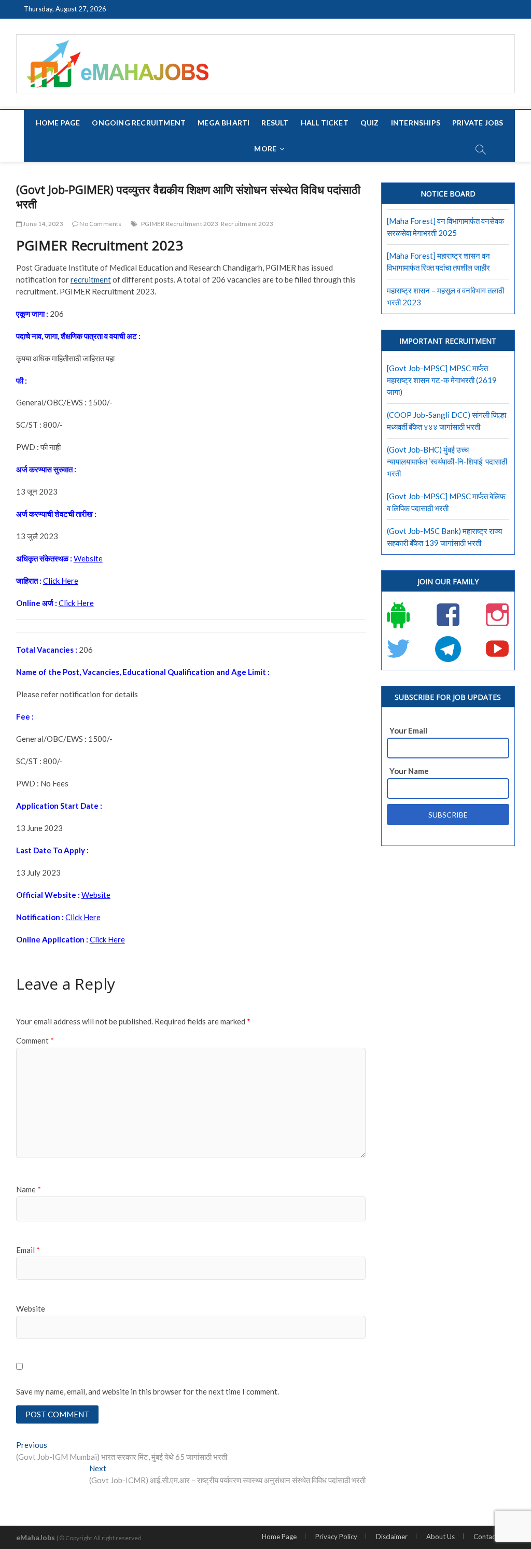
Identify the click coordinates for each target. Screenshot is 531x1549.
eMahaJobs (35, 1537)
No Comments (99, 224)
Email (28, 1250)
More (265, 148)
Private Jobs (477, 122)
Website (88, 558)
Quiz (369, 122)
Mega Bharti (223, 122)
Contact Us (490, 1536)
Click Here (60, 580)
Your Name (409, 771)
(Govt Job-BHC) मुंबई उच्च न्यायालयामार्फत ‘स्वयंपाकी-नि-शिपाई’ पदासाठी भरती (447, 461)
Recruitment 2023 (247, 224)
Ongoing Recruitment (139, 122)
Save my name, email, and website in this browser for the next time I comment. (147, 1391)
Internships (415, 122)
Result (274, 122)
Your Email (408, 730)
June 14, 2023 (42, 224)
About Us (440, 1536)
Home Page (58, 122)
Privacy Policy (336, 1536)
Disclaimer (392, 1536)
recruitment (91, 279)
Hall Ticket (324, 122)
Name (28, 1189)
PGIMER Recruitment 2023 (179, 224)
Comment (35, 1040)
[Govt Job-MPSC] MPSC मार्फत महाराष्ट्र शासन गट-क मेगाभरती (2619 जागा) (442, 380)
